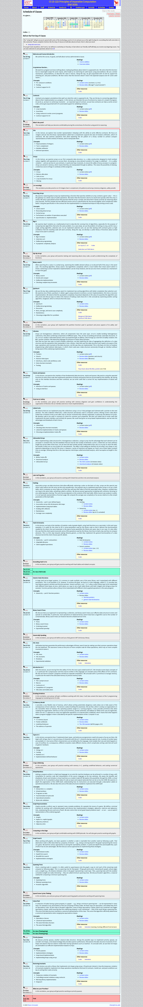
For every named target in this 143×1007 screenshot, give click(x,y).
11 (65, 22)
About (34, 7)
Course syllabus (84, 62)
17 (63, 24)
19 (87, 24)
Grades (111, 7)
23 (77, 25)
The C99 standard (84, 724)
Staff (42, 7)
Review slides (83, 85)
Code (80, 91)
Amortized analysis (85, 464)
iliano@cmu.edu (115, 1005)
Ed (71, 7)
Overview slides (84, 64)
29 (60, 27)
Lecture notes (83, 83)
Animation (88, 663)
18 (65, 24)
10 (63, 22)
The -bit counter (84, 462)
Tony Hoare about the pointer (89, 369)
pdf (90, 109)
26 (87, 25)
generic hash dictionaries (91, 600)
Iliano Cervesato (33, 1005)
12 (87, 22)
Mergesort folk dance (85, 316)
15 (60, 24)
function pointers (89, 597)
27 (51, 27)
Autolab (91, 7)
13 (89, 22)
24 (63, 25)
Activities (101, 7)
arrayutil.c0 (83, 245)
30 (77, 27)
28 (53, 27)
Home (26, 7)
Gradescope (80, 7)
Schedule (51, 7)
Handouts (62, 7)
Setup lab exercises (34, 44)
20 (72, 25)
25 (48, 27)
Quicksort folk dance (84, 318)
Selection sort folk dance (86, 249)
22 (60, 25)
